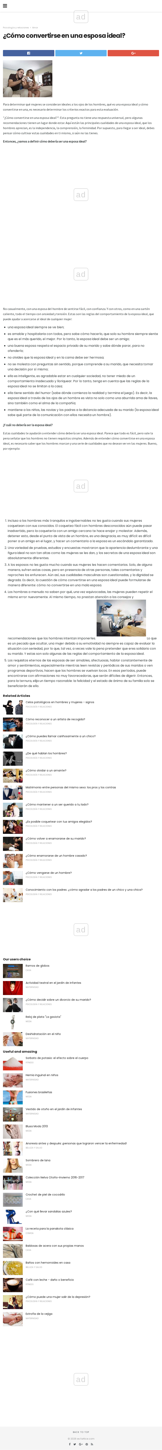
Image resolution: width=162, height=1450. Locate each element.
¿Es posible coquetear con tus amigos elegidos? (59, 822)
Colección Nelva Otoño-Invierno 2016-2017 (55, 1177)
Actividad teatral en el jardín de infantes (53, 983)
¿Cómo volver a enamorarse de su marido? (56, 839)
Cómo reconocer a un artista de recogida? (55, 719)
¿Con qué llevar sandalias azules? (49, 1211)
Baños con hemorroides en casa (48, 1263)
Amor (35, 27)
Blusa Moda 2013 (37, 1126)
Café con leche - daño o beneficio (50, 1280)
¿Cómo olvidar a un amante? (46, 770)
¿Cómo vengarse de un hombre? (49, 873)
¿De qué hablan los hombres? (46, 753)
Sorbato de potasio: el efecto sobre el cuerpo (57, 1058)
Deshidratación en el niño (43, 1034)
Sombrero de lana (38, 1160)
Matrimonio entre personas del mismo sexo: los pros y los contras (71, 787)
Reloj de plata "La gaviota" (43, 1017)
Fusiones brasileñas (39, 1092)
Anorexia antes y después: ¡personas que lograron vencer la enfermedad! (76, 1143)
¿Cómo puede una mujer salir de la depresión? (58, 1297)
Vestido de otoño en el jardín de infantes (54, 1109)
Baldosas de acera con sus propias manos (55, 1246)
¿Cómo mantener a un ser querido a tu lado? (57, 804)
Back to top (81, 1432)
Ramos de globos (37, 966)
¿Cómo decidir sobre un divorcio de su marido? (58, 1000)
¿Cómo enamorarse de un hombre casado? (56, 856)
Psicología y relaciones (16, 27)
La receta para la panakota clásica (49, 1229)
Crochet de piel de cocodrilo (45, 1195)
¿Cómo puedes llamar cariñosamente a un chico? (61, 736)
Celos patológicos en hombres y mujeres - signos (60, 702)
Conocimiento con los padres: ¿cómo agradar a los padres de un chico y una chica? (84, 890)
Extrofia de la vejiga (39, 1314)
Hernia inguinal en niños (42, 1075)
